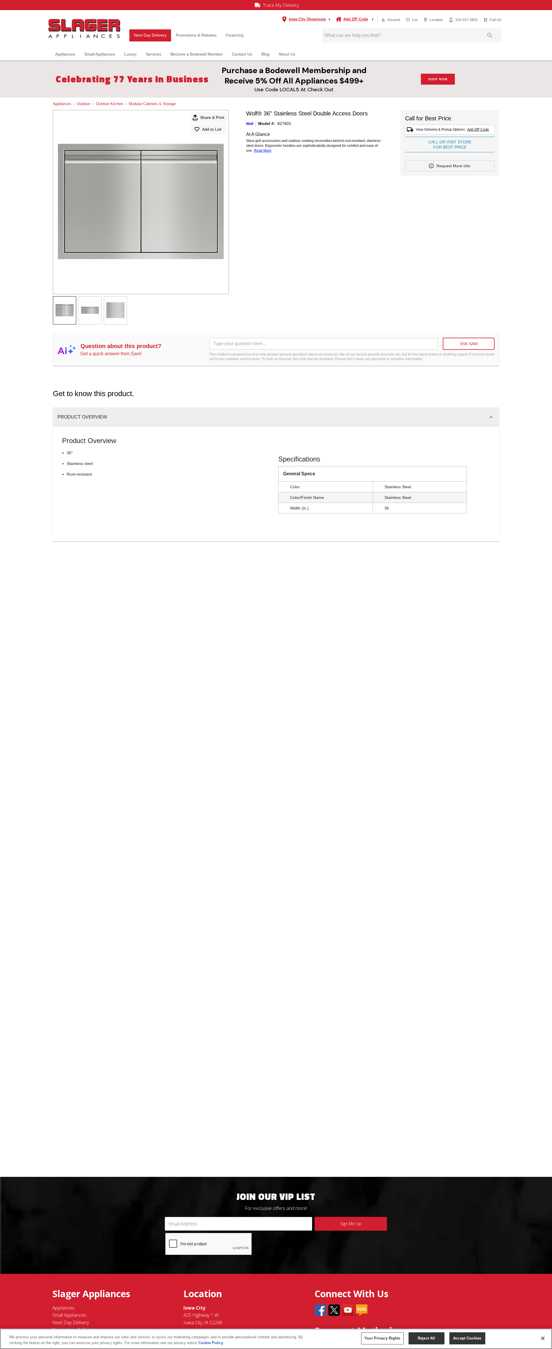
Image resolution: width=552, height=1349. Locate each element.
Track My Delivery (280, 5)
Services (153, 54)
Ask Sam (469, 343)
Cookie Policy (210, 1343)
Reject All (426, 1338)
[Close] (542, 1338)
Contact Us (242, 54)
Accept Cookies (467, 1338)
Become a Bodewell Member (196, 54)
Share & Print (212, 117)
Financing (235, 35)
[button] (383, 19)
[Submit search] (490, 35)
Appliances (65, 54)
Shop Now (438, 79)
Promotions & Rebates (196, 35)
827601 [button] (284, 123)
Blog (265, 54)
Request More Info (453, 166)
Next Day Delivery (150, 35)
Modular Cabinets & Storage (152, 104)
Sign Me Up (350, 1223)
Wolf (249, 124)
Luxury (130, 54)
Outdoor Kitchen (109, 104)
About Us (287, 54)
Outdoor (83, 104)
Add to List (211, 129)
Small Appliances (99, 54)
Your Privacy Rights (382, 1338)
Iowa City (194, 1308)
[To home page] (84, 28)
